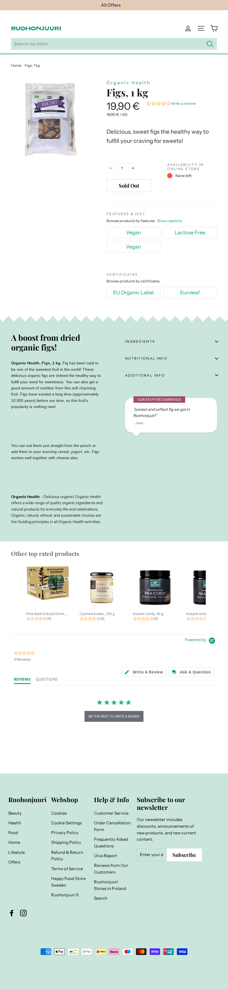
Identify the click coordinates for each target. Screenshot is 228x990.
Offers (14, 862)
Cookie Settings (66, 822)
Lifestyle (16, 852)
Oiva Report (105, 855)
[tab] (144, 672)
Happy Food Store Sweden (68, 882)
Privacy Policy (64, 832)
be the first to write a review (114, 716)
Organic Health (128, 82)
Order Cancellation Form (112, 826)
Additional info (145, 375)
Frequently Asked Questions (111, 843)
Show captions (169, 220)
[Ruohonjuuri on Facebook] (11, 912)
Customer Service (111, 813)
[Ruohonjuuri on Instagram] (23, 912)
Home (16, 65)
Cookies (59, 813)
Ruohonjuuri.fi (65, 894)
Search (100, 898)
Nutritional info (146, 358)
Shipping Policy (66, 842)
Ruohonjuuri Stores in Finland (110, 885)
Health (14, 822)
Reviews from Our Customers (111, 869)
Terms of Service (67, 868)
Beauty (15, 813)
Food (13, 832)
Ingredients (140, 341)
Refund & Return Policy (67, 856)
